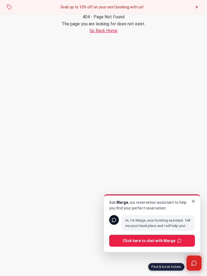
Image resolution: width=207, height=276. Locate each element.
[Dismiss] (193, 201)
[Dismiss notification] (197, 7)
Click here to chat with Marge (149, 241)
